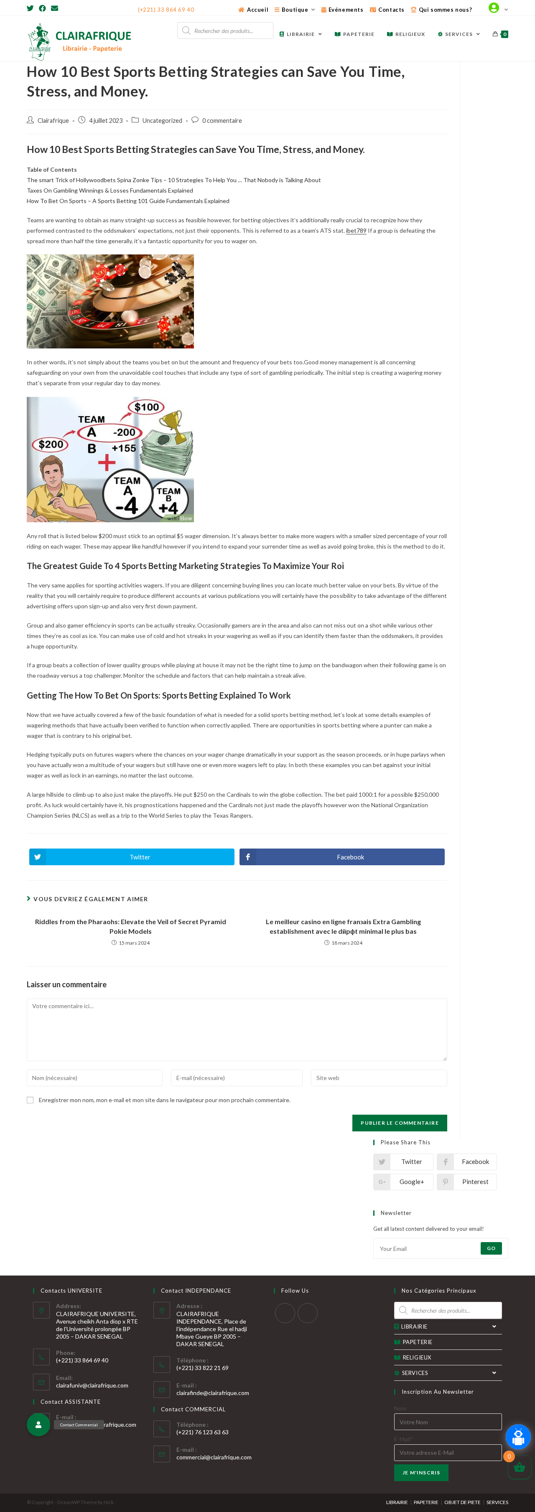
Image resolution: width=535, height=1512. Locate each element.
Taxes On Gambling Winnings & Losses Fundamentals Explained (110, 190)
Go (491, 1248)
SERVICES (415, 1373)
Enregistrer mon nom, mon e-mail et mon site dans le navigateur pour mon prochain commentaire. (164, 1099)
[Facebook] (42, 8)
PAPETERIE (418, 1342)
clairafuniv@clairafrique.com (92, 1385)
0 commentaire (222, 120)
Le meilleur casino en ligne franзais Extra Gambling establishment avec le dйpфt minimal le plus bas (343, 926)
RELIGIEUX (417, 1357)
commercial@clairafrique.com (214, 1457)
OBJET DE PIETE (462, 1502)
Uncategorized (162, 120)
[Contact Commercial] (38, 1424)
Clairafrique (53, 120)
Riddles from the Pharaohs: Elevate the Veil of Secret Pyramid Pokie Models (130, 926)
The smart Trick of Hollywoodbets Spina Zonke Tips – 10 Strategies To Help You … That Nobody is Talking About (174, 179)
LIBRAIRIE (414, 1326)
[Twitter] (31, 8)
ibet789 (356, 230)
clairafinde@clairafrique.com (212, 1392)
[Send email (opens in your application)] (54, 8)
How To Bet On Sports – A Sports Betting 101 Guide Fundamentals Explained (128, 200)
